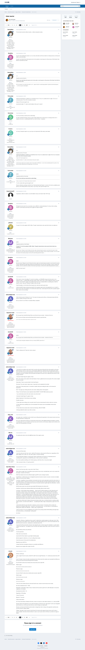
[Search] (79, 6)
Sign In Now (32, 629)
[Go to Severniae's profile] (10, 117)
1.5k (11, 39)
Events (11, 9)
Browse (7, 6)
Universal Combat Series (20, 20)
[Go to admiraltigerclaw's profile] (10, 298)
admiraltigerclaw (10, 294)
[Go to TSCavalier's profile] (10, 100)
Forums (6, 9)
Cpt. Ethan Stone (10, 466)
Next (27, 25)
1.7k (11, 138)
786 (11, 442)
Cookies (45, 645)
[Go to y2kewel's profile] (10, 226)
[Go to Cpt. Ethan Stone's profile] (10, 470)
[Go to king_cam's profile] (10, 418)
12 (20, 25)
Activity (12, 6)
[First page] (6, 25)
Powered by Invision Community (42, 648)
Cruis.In (10, 128)
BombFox (10, 53)
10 (16, 25)
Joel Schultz (12, 19)
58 (11, 106)
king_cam (10, 414)
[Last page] (29, 25)
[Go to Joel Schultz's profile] (7, 20)
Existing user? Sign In (75, 2)
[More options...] (58, 29)
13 (22, 25)
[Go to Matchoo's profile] (10, 242)
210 (11, 304)
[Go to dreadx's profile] (10, 555)
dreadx (10, 551)
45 (11, 63)
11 (18, 25)
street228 (10, 276)
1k (11, 286)
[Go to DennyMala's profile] (10, 33)
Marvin (10, 432)
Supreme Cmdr (10, 312)
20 (11, 123)
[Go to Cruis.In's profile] (10, 133)
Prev (8, 25)
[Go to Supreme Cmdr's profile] (10, 316)
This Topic (74, 6)
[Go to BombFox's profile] (10, 57)
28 (11, 424)
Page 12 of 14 (34, 25)
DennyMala (10, 29)
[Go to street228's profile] (10, 280)
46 (11, 232)
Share (49, 20)
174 (11, 561)
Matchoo (10, 238)
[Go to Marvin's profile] (10, 436)
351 (11, 248)
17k (11, 322)
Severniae (10, 113)
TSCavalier (10, 96)
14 (24, 25)
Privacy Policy (40, 645)
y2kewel (10, 222)
